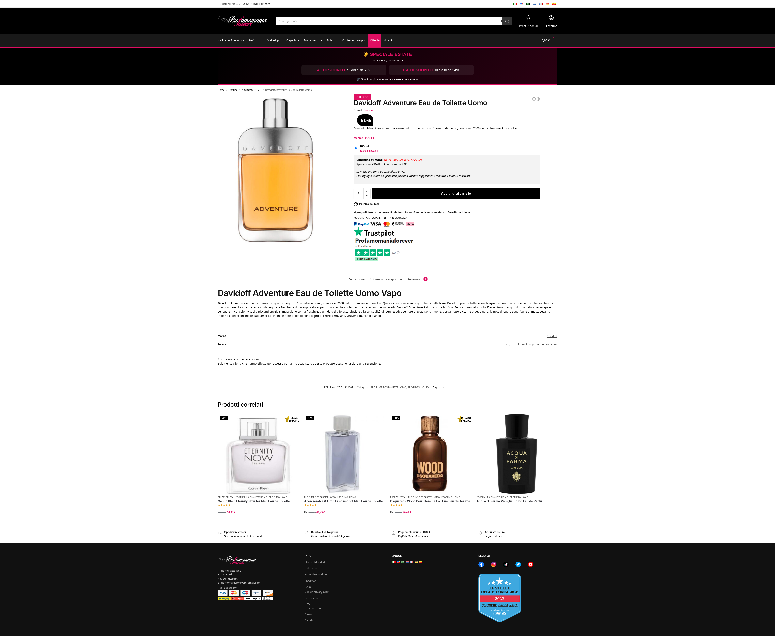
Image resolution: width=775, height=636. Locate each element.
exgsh (442, 387)
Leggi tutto (517, 508)
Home (221, 89)
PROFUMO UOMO (251, 89)
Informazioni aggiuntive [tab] (386, 279)
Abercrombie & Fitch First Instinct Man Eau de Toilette (343, 501)
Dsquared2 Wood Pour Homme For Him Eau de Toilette (430, 501)
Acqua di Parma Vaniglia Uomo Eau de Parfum (511, 501)
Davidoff (369, 110)
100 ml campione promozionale (529, 344)
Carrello (309, 620)
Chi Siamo (311, 568)
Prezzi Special (528, 26)
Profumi (233, 89)
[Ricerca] (507, 21)
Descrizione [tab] (357, 279)
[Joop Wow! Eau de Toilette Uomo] (538, 99)
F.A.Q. (308, 587)
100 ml (364, 146)
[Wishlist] (292, 420)
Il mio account (313, 608)
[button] (549, 40)
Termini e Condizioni (317, 574)
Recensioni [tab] (416, 279)
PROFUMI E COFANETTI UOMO (388, 387)
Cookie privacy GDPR (317, 592)
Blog (307, 603)
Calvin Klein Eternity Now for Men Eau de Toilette (254, 501)
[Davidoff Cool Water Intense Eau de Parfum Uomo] (534, 99)
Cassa (308, 614)
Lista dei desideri (315, 562)
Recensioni (311, 598)
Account (551, 26)
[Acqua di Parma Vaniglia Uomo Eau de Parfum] (517, 454)
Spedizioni (311, 581)
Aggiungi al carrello (456, 193)
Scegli (258, 520)
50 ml (553, 344)
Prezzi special (226, 497)
